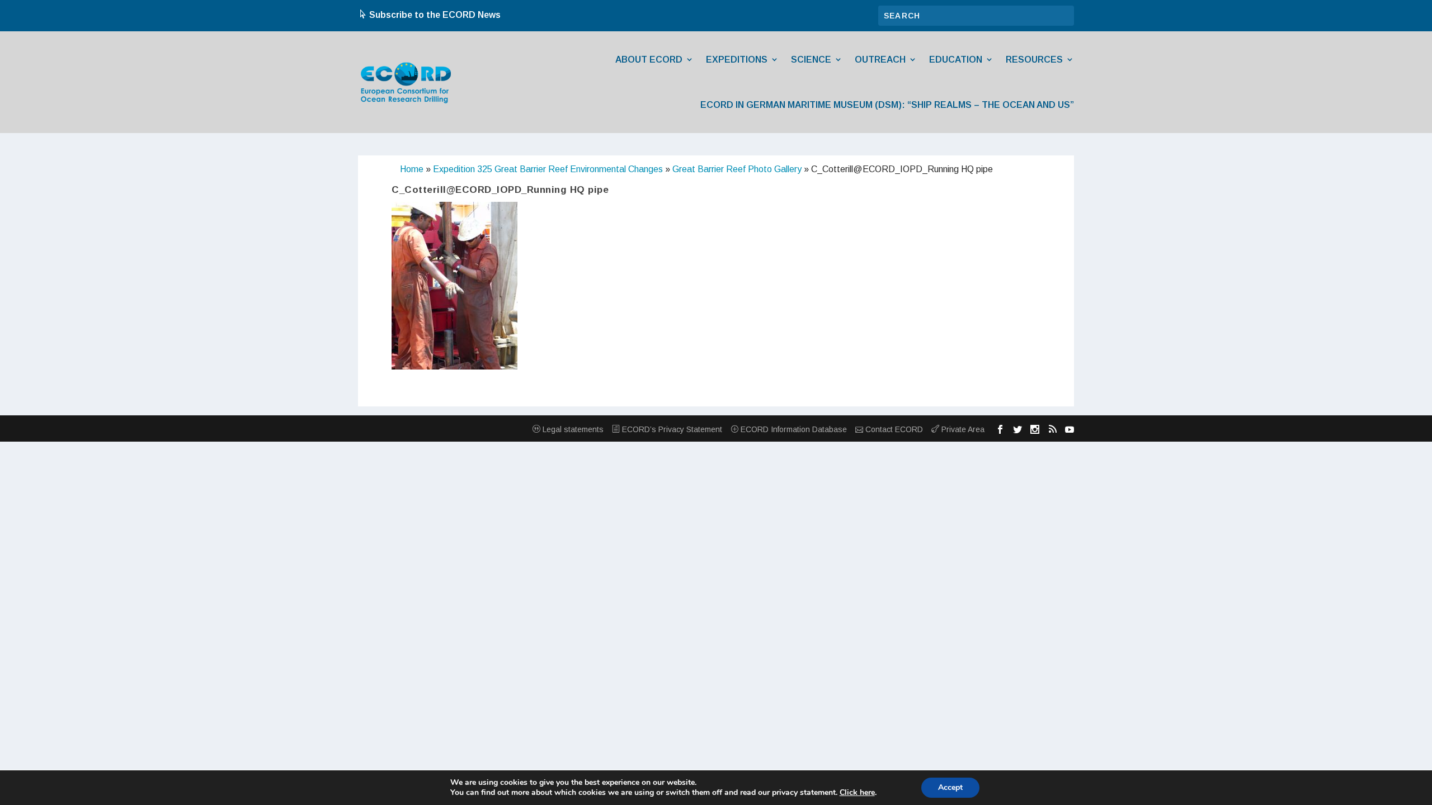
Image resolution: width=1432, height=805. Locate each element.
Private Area (961, 429)
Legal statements (572, 429)
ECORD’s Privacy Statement (671, 429)
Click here (857, 793)
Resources (1034, 59)
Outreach (880, 59)
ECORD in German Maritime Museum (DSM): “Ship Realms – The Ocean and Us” (887, 105)
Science (811, 59)
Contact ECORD (893, 429)
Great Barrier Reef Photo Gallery (737, 169)
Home (411, 169)
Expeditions (736, 59)
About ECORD (648, 59)
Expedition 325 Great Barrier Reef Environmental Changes (548, 169)
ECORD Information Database (792, 429)
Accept (950, 787)
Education (955, 59)
